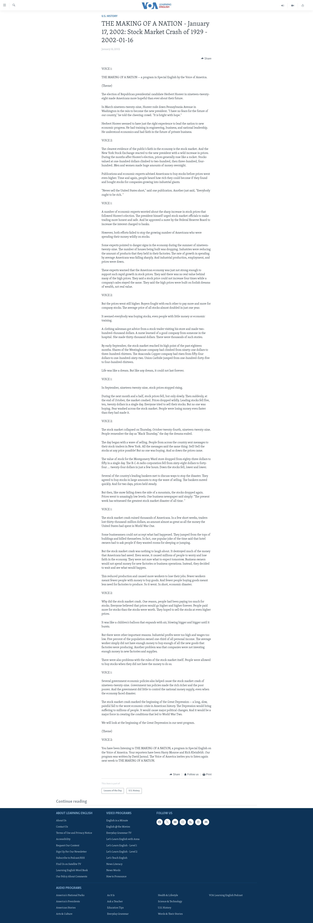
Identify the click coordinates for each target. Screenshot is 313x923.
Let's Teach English (116, 858)
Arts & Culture (64, 914)
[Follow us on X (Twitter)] (167, 822)
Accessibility (63, 839)
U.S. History (110, 16)
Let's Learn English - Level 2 (121, 851)
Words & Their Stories (170, 914)
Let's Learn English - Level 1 (121, 845)
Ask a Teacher (115, 901)
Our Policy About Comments (71, 876)
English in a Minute (117, 820)
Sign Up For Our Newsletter (71, 851)
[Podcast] (198, 822)
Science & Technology (170, 901)
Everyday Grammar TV (119, 833)
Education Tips (115, 908)
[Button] (206, 58)
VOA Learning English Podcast (226, 895)
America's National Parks (70, 895)
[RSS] (190, 822)
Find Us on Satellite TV (68, 864)
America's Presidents (68, 901)
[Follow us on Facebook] (159, 822)
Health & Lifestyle (168, 895)
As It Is (111, 895)
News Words (113, 870)
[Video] (293, 5)
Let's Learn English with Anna (123, 839)
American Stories (66, 908)
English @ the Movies (118, 827)
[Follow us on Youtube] (175, 822)
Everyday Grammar (118, 914)
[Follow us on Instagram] (183, 822)
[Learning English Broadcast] (283, 5)
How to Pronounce (116, 876)
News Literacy (114, 864)
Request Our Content (67, 845)
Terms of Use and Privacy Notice (74, 833)
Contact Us (62, 827)
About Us (61, 820)
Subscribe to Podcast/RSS (70, 858)
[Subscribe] (206, 822)
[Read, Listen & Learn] (303, 5)
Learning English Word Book (72, 870)
